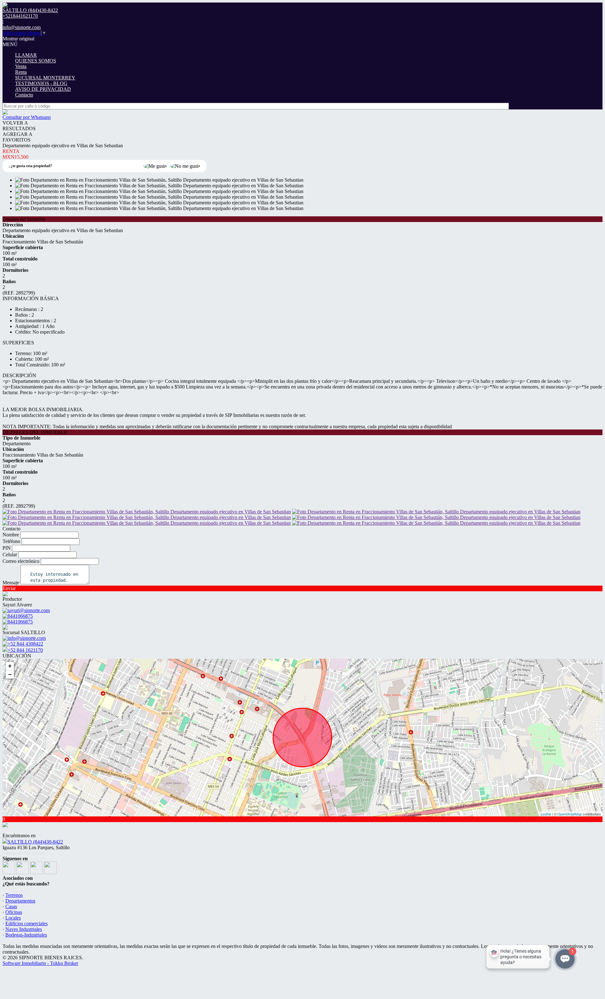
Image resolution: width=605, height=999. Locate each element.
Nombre (11, 534)
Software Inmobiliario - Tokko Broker (40, 963)
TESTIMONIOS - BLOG (41, 83)
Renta (21, 72)
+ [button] (10, 666)
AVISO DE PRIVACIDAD (43, 89)
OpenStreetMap (569, 813)
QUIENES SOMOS (35, 60)
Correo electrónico (21, 561)
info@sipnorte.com (22, 27)
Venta (20, 66)
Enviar (9, 588)
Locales (13, 917)
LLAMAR (26, 55)
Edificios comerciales (26, 923)
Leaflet (546, 813)
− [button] (10, 674)
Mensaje (11, 582)
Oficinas (13, 912)
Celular (10, 554)
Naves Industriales (23, 929)
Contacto (24, 94)
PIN (7, 548)
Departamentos (20, 900)
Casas (11, 906)
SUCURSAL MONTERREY (45, 77)
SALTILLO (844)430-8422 (35, 841)
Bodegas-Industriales (26, 935)
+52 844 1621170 (25, 650)
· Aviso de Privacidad (23, 853)
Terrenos (14, 895)
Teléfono (11, 541)
